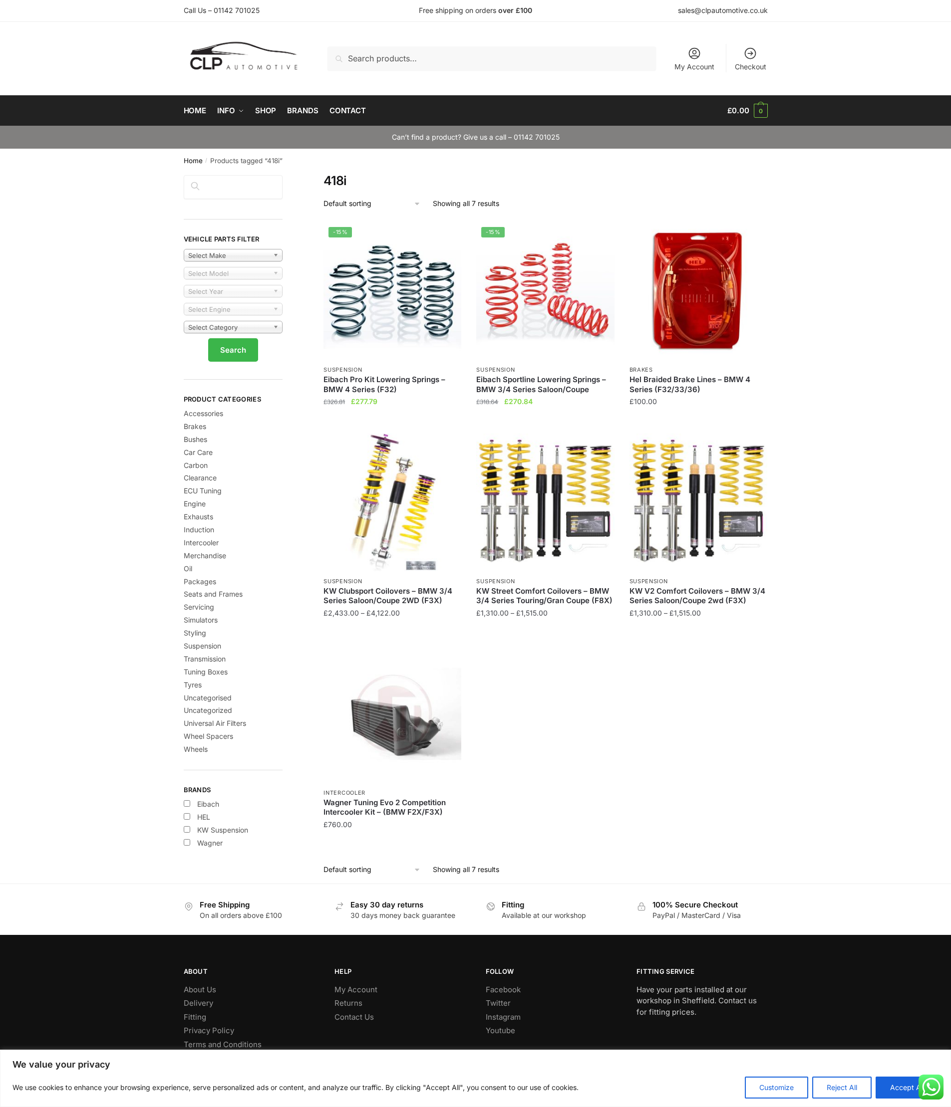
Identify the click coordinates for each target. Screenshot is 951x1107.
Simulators (201, 620)
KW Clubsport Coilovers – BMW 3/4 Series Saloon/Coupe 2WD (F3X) (387, 596)
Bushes (195, 439)
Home (193, 161)
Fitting (195, 1017)
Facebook (503, 989)
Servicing (199, 607)
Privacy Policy (209, 1030)
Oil (188, 568)
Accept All (907, 1087)
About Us (200, 989)
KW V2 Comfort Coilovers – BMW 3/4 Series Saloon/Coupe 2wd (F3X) (697, 596)
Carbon (196, 465)
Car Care (198, 452)
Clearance (200, 477)
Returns (348, 1003)
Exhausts (198, 516)
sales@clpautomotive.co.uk (723, 10)
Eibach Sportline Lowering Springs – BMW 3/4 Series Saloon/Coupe (541, 384)
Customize (776, 1087)
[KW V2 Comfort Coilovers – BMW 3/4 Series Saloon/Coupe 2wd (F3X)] (698, 502)
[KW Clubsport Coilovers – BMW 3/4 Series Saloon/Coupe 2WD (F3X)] (392, 502)
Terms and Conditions (223, 1044)
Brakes (641, 369)
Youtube (500, 1030)
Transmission (205, 659)
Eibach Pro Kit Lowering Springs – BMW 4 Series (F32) (384, 384)
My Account (694, 66)
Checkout (750, 66)
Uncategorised (208, 697)
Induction (199, 529)
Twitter (498, 1003)
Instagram (503, 1017)
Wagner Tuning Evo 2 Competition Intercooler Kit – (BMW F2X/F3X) (384, 807)
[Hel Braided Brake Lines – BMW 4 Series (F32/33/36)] (698, 291)
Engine (195, 503)
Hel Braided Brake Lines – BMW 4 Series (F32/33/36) (690, 384)
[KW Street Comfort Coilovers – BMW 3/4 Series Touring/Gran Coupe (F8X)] (545, 502)
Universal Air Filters (215, 723)
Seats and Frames (213, 594)
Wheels (196, 749)
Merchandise (205, 555)
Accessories (203, 413)
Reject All (842, 1087)
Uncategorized (208, 710)
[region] (475, 1078)
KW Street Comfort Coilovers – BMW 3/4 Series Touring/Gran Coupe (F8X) (544, 596)
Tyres (193, 684)
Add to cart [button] (392, 422)
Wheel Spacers (208, 736)
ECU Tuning (203, 490)
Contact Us (354, 1017)
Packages (200, 581)
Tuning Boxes (206, 671)
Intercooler (344, 792)
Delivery (198, 1003)
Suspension (342, 369)
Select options (698, 422)
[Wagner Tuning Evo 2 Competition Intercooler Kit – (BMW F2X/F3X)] (392, 714)
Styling (195, 633)
